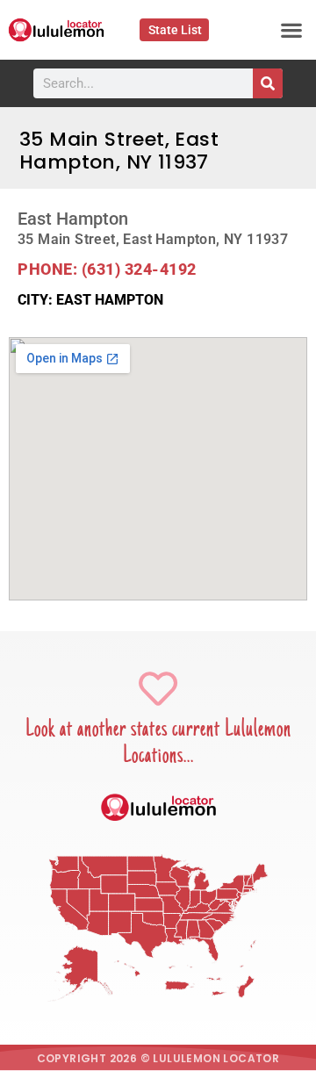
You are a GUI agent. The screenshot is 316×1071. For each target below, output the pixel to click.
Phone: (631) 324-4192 (107, 269)
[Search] (268, 83)
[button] (292, 30)
